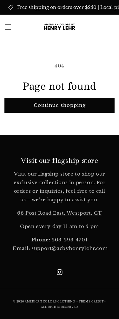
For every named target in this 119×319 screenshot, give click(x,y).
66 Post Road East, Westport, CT (59, 213)
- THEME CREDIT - (91, 301)
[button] (8, 27)
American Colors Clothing (50, 301)
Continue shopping (60, 105)
